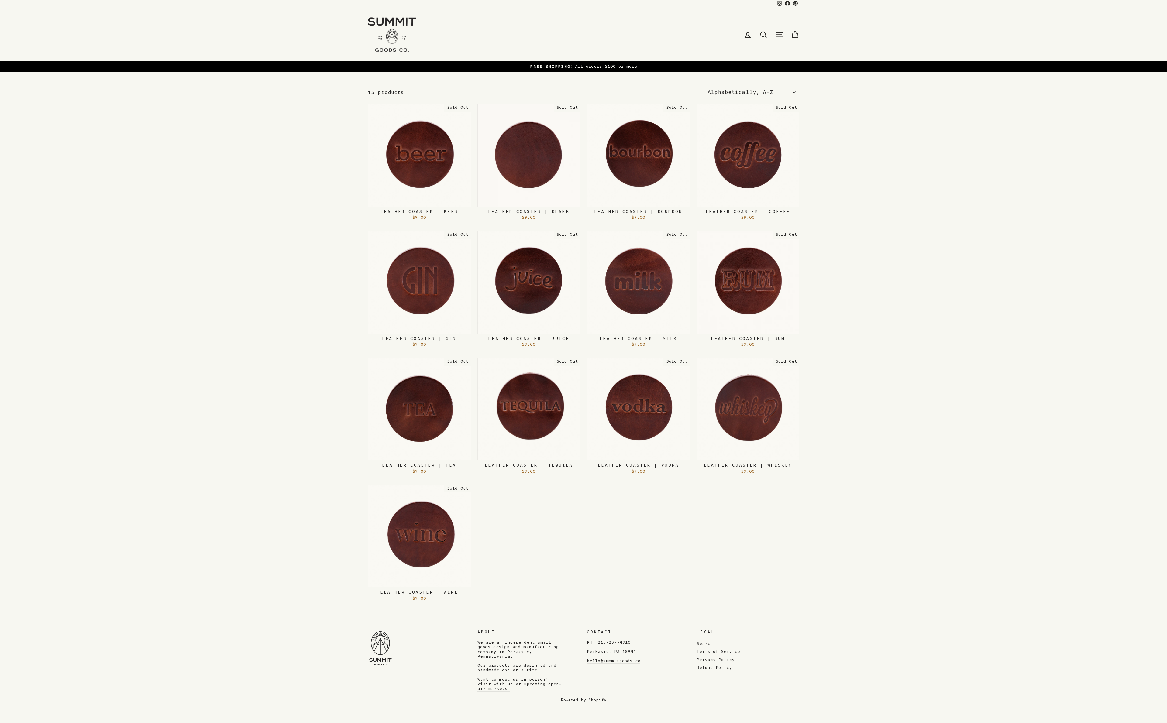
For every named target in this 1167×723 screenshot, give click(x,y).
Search (705, 643)
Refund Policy (714, 667)
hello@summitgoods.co (613, 661)
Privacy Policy (716, 659)
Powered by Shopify (583, 700)
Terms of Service (718, 651)
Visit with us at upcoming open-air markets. (519, 686)
